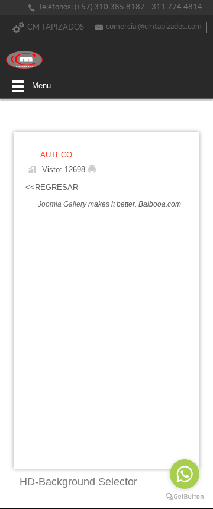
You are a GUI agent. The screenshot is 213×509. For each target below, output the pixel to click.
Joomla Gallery (62, 204)
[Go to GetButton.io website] (185, 497)
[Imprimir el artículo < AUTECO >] (95, 169)
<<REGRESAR (51, 187)
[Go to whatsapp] (184, 474)
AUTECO (56, 154)
